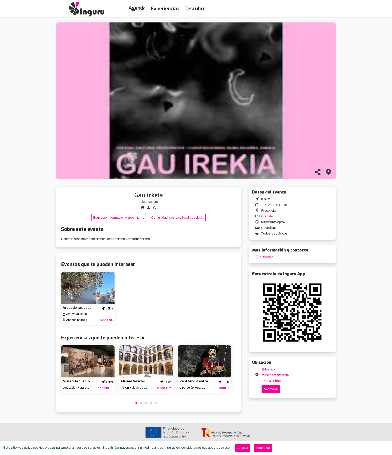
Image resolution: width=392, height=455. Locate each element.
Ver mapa (271, 389)
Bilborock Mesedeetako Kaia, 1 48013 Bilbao (277, 375)
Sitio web (267, 257)
